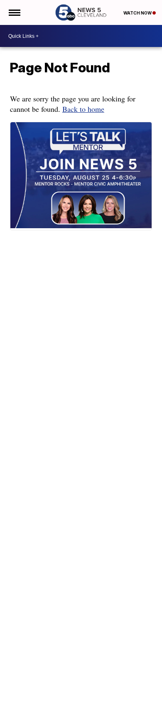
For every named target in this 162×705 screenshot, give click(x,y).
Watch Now (137, 12)
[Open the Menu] (14, 12)
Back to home (83, 109)
